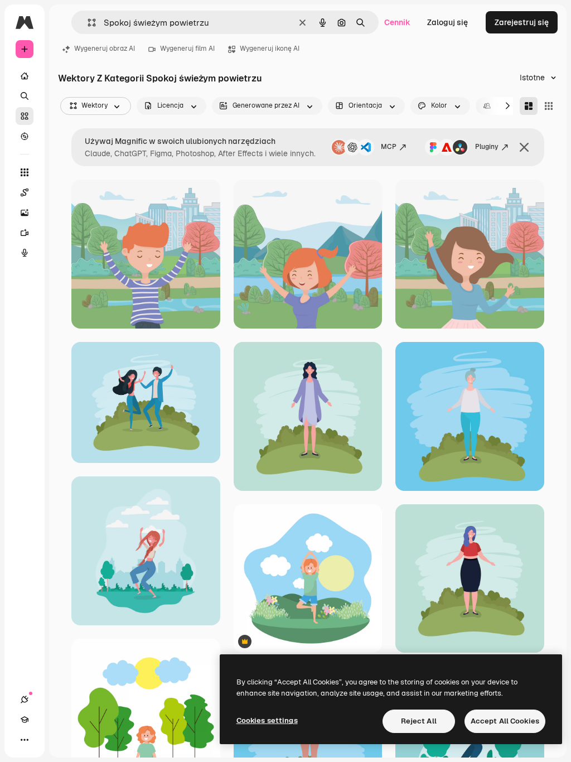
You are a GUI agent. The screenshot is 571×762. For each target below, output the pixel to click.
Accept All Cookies (505, 721)
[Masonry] (529, 106)
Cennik (397, 22)
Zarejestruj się (522, 22)
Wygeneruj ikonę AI (269, 48)
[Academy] (24, 720)
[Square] (549, 106)
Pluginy (487, 146)
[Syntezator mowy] (24, 253)
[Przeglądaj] (24, 136)
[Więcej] (24, 740)
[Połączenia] (24, 699)
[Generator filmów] (24, 233)
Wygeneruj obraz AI (104, 48)
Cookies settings (267, 720)
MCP (388, 146)
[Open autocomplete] (87, 22)
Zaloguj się (447, 22)
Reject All (419, 721)
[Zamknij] (524, 147)
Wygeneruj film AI (187, 48)
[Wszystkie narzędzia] (24, 172)
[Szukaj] (24, 96)
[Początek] (24, 76)
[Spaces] (24, 192)
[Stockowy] (24, 116)
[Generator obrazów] (24, 212)
